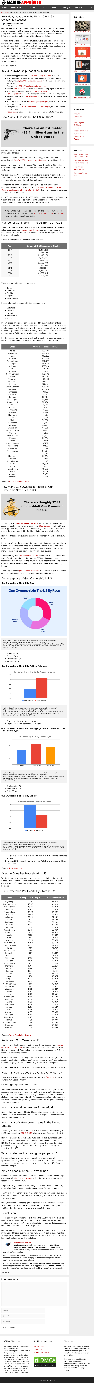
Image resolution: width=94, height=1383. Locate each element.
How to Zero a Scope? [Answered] (82, 84)
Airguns (77, 114)
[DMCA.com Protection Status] (45, 1367)
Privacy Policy (39, 1346)
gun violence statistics (29, 571)
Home (4, 8)
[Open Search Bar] (91, 7)
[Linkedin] (3, 1273)
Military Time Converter (42, 1352)
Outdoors (31, 8)
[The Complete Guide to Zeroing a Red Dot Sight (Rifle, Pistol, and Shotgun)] (82, 26)
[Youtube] (6, 1273)
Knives (76, 128)
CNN (51, 213)
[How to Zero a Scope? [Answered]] (82, 78)
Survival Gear (79, 134)
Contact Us (38, 1349)
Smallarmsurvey (40, 213)
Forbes (61, 213)
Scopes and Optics (49, 8)
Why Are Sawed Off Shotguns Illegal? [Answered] (82, 71)
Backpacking (78, 117)
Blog (6, 12)
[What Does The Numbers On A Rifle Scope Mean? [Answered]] (82, 39)
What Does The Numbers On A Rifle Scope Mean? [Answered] (82, 45)
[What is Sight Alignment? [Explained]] (82, 91)
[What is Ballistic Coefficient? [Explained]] (82, 52)
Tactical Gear (16, 8)
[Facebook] (8, 1273)
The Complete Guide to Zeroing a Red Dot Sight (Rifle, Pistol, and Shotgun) (82, 32)
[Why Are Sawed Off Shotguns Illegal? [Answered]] (82, 65)
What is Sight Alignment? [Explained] (82, 97)
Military (65, 8)
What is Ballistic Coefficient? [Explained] (82, 58)
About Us (78, 8)
